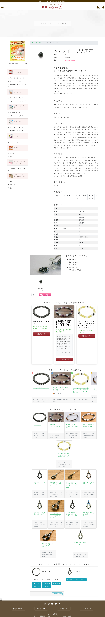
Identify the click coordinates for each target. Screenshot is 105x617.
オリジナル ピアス (14, 112)
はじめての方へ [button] (18, 609)
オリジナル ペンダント (15, 127)
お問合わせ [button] (64, 609)
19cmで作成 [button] (36, 586)
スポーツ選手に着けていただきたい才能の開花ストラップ (72, 515)
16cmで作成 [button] (36, 583)
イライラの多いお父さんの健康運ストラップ (55, 515)
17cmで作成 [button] (46, 583)
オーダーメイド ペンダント (17, 130)
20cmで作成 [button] (46, 586)
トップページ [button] (86, 609)
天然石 (10, 156)
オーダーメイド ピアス (15, 116)
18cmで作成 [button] (56, 583)
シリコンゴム (12, 185)
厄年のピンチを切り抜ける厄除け (55, 425)
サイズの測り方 (57, 593)
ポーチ (10, 181)
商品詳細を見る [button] (42, 334)
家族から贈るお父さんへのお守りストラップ (47, 545)
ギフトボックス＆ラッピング (16, 169)
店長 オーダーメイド (15, 81)
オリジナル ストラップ (15, 98)
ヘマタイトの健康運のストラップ (39, 513)
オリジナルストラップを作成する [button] (76, 579)
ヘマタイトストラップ (39, 483)
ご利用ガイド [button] (41, 609)
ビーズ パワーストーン (15, 142)
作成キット (11, 188)
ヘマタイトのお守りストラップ (88, 483)
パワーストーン (39, 42)
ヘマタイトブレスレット (41, 388)
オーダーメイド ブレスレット (17, 85)
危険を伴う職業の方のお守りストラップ (88, 514)
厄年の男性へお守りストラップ (80, 543)
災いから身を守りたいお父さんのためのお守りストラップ (72, 484)
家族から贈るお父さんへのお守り (88, 425)
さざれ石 (11, 153)
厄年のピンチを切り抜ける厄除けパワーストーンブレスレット (64, 324)
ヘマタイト (37, 425)
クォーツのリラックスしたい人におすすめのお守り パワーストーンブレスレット (86, 324)
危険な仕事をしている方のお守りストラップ (55, 483)
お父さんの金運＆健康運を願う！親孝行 (72, 426)
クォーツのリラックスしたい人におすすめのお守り (64, 455)
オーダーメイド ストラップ (17, 101)
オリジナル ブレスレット (16, 78)
